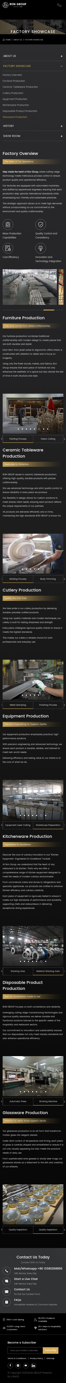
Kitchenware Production (16, 105)
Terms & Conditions (17, 1358)
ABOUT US (17, 40)
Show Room (11, 136)
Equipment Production (15, 99)
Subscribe (50, 1350)
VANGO (15, 1377)
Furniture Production (14, 81)
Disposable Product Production (20, 111)
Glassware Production (15, 117)
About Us (9, 56)
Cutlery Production (13, 93)
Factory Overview (12, 75)
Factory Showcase (34, 40)
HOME (8, 40)
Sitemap (50, 1358)
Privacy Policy (36, 1358)
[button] (18, 429)
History (8, 126)
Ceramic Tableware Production (20, 87)
